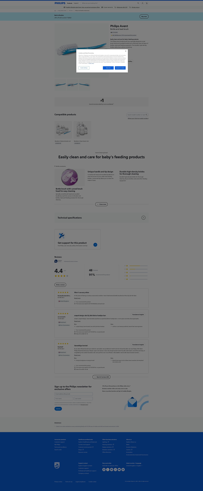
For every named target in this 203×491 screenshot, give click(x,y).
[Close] (126, 51)
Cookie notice (91, 63)
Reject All (108, 68)
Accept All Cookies (120, 68)
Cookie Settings (84, 68)
